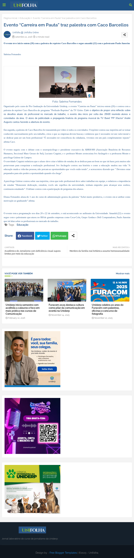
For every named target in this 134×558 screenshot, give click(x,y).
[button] (130, 4)
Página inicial (10, 18)
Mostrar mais (122, 273)
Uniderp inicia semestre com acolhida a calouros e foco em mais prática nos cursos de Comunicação (23, 309)
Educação (25, 18)
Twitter (44, 236)
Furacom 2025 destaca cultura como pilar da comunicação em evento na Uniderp (67, 307)
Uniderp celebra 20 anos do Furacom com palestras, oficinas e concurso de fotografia (107, 309)
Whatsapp (60, 236)
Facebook (27, 236)
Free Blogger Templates (63, 552)
